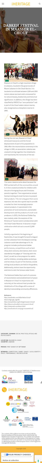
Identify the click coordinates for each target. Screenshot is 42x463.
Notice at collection (11, 460)
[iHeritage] (21, 4)
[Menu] (3, 3)
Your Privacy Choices (19, 455)
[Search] (39, 4)
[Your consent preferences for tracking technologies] (38, 461)
